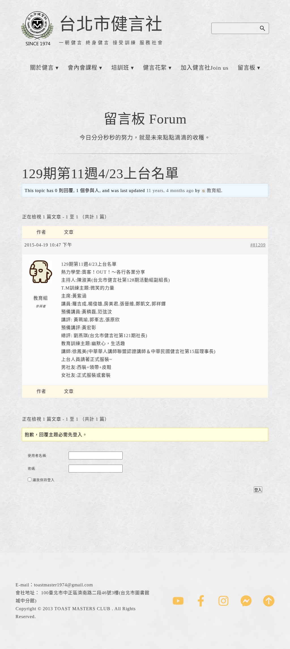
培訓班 (120, 68)
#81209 (258, 244)
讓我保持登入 (44, 480)
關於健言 (42, 68)
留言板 (246, 68)
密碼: (32, 469)
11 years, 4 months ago (170, 190)
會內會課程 (82, 68)
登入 (258, 490)
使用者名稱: (37, 456)
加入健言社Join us (205, 68)
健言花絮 (155, 68)
